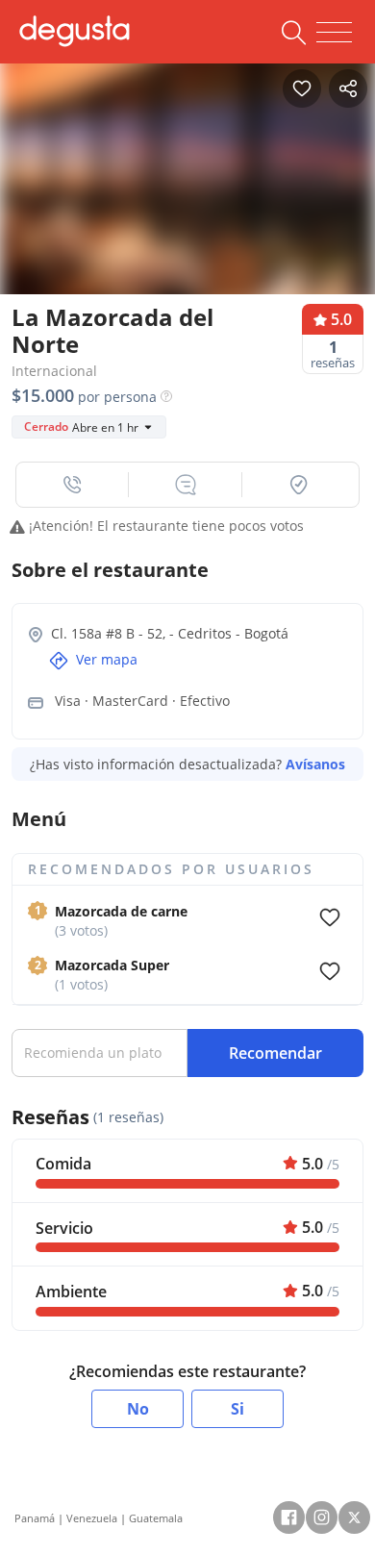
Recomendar (275, 1053)
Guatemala (156, 1518)
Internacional (54, 371)
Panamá (34, 1518)
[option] (187, 185)
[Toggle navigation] (334, 33)
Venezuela (91, 1518)
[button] (72, 484)
